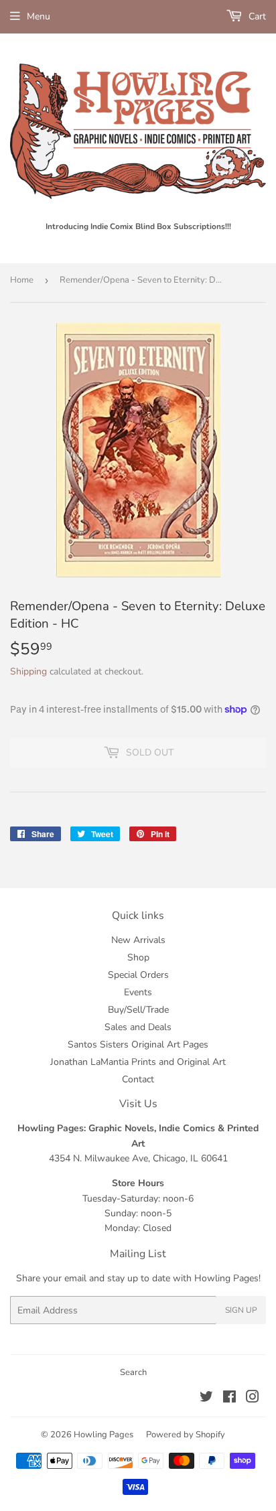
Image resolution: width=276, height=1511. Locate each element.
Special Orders (138, 974)
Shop (138, 957)
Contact (138, 1079)
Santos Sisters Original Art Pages (138, 1044)
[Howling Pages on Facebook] (229, 1398)
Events (138, 992)
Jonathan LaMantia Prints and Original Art (138, 1062)
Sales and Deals (138, 1027)
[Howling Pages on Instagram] (252, 1398)
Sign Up (241, 1310)
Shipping (28, 671)
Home (21, 280)
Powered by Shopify (185, 1435)
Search (133, 1372)
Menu (38, 16)
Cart (256, 16)
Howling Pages (103, 1435)
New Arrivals (138, 940)
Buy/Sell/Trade (138, 1009)
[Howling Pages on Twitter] (206, 1398)
